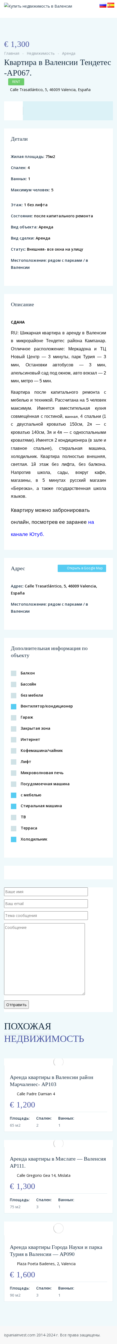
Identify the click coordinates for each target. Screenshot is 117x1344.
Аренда (68, 53)
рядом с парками (65, 260)
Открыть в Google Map (85, 568)
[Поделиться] (14, 32)
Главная (11, 53)
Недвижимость (41, 53)
